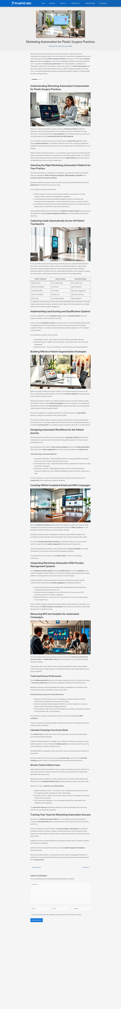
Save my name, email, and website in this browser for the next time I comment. (57, 914)
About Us (63, 3)
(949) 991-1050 (90, 3)
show (40, 79)
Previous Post (36, 867)
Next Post (86, 867)
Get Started (102, 3)
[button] (55, 3)
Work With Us (75, 3)
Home (43, 3)
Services (51, 3)
